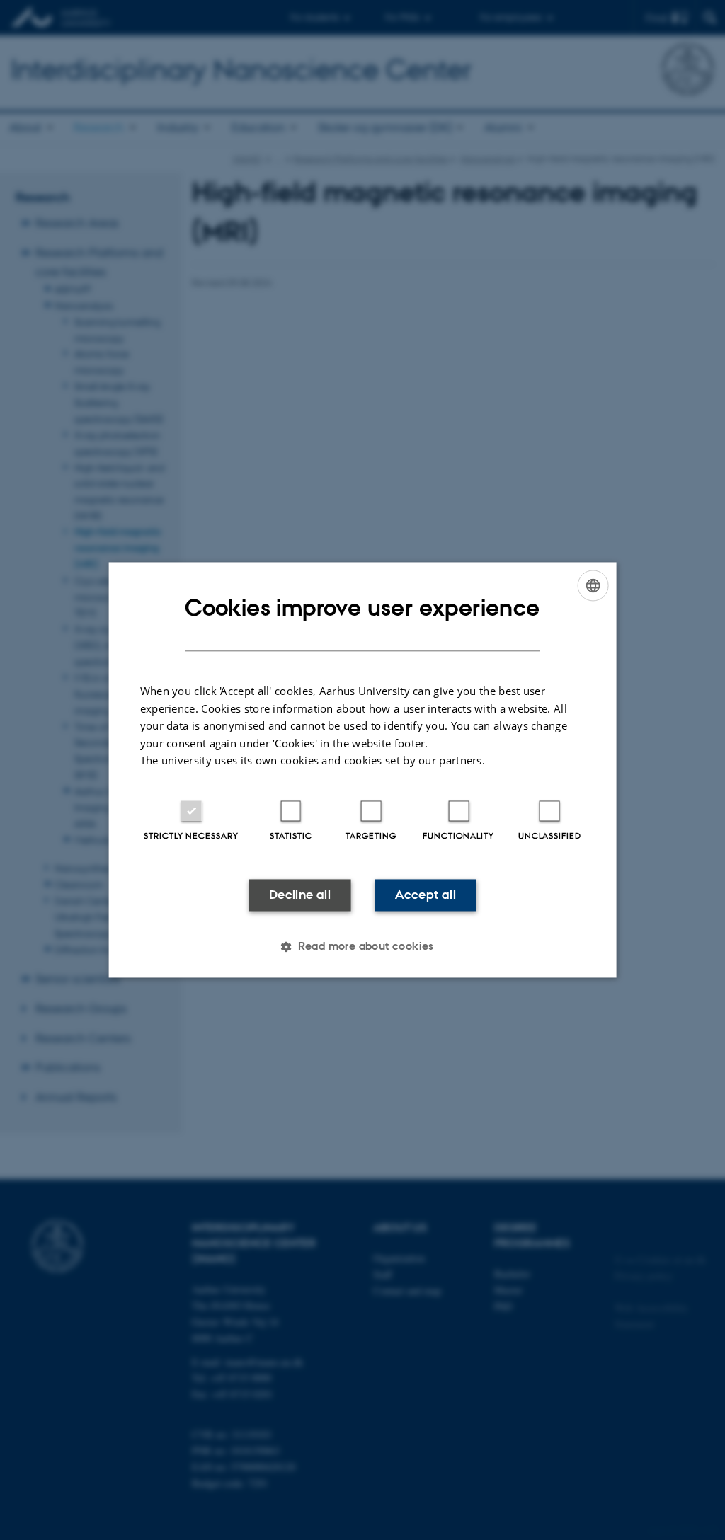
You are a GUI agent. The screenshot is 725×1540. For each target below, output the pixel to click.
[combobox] (593, 585)
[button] (362, 946)
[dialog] (363, 769)
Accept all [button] (425, 894)
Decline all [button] (300, 894)
